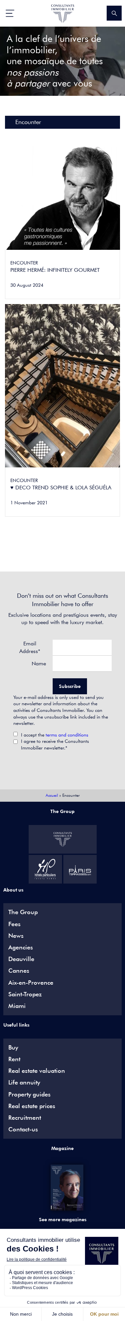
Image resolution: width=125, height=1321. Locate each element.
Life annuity (24, 1082)
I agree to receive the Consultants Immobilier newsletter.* (55, 744)
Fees (14, 924)
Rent (14, 1059)
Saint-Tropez (25, 994)
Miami (17, 1006)
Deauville (21, 959)
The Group (23, 912)
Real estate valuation (36, 1070)
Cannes (18, 970)
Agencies (20, 947)
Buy (13, 1047)
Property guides (29, 1094)
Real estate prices (31, 1106)
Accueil (52, 795)
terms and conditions (67, 735)
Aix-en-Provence (30, 982)
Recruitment (24, 1117)
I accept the (54, 735)
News (16, 935)
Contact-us (23, 1129)
